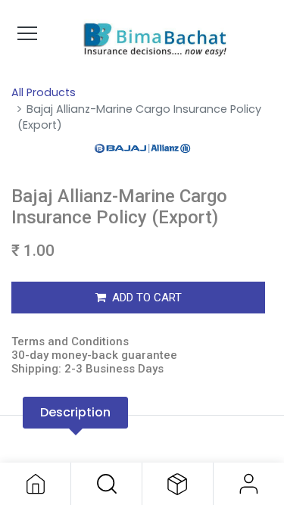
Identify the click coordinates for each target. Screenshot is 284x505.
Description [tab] (75, 412)
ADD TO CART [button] (147, 297)
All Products (43, 92)
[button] (106, 484)
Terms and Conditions (70, 341)
